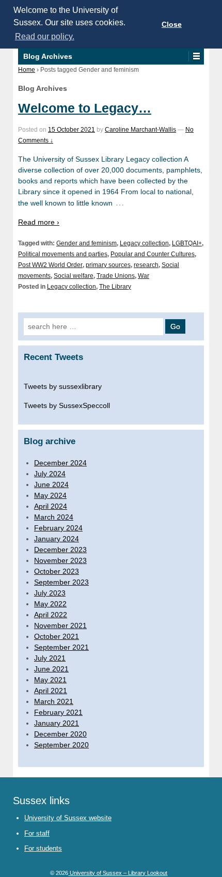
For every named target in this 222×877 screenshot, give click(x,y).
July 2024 (50, 473)
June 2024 (51, 484)
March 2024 (53, 517)
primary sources (108, 265)
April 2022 (50, 614)
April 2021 (50, 690)
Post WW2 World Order (50, 265)
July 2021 (50, 658)
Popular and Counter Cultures (152, 254)
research (146, 265)
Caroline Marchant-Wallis (140, 129)
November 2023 (60, 560)
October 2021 (56, 636)
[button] (195, 56)
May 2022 (50, 604)
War (143, 275)
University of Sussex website (68, 818)
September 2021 (61, 647)
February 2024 (58, 528)
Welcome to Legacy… (84, 108)
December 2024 (60, 463)
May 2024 (50, 495)
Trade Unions (116, 275)
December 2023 (60, 549)
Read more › (38, 222)
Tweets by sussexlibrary (63, 386)
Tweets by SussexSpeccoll (67, 405)
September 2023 (61, 582)
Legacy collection (144, 243)
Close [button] (172, 24)
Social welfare (73, 275)
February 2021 (58, 712)
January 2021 (56, 723)
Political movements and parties (62, 254)
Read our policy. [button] (44, 36)
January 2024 (56, 539)
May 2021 (50, 680)
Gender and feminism (86, 243)
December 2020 (60, 734)
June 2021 (51, 669)
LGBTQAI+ (187, 243)
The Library (115, 286)
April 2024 (50, 506)
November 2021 (60, 625)
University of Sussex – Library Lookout (117, 873)
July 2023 (50, 593)
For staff (37, 833)
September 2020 (61, 745)
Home (26, 69)
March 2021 (53, 701)
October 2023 (56, 571)
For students (43, 848)
